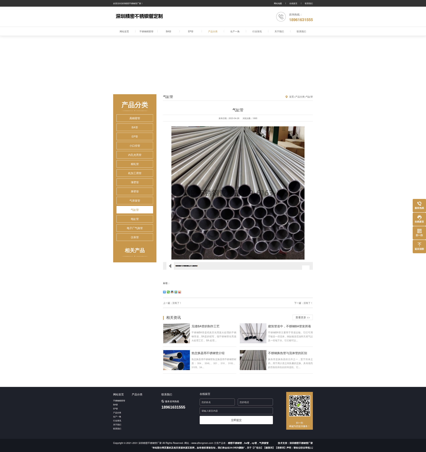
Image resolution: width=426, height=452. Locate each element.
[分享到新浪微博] (179, 292)
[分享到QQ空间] (176, 292)
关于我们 (279, 31)
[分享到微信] (168, 292)
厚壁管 (135, 191)
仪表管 (135, 237)
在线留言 (293, 3)
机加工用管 (134, 173)
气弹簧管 (134, 200)
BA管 (168, 31)
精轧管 (135, 164)
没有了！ (177, 302)
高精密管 (134, 118)
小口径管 (134, 146)
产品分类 (212, 31)
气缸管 (135, 210)
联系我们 (309, 3)
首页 (291, 96)
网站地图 (278, 3)
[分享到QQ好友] (172, 292)
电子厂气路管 (135, 228)
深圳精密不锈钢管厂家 (301, 443)
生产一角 (235, 31)
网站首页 (124, 31)
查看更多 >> (303, 317)
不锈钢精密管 (146, 31)
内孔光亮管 (134, 155)
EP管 (190, 31)
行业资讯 (257, 31)
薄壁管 (135, 182)
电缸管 (135, 219)
